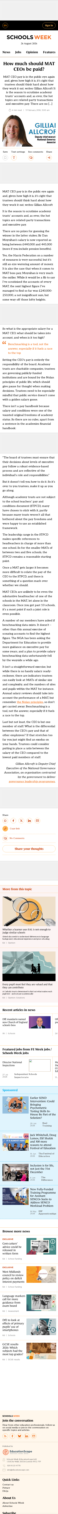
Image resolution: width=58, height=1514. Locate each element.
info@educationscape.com (18, 1470)
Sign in (49, 25)
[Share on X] (21, 820)
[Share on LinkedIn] (29, 820)
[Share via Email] (37, 820)
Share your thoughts (29, 848)
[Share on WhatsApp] (5, 820)
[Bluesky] (19, 1436)
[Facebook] (12, 1436)
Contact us (8, 1484)
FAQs (5, 1491)
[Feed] (5, 1436)
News (6, 52)
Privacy (6, 1488)
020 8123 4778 (14, 1465)
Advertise (7, 1506)
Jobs (18, 52)
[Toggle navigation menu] (5, 25)
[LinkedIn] (26, 1436)
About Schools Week (13, 1503)
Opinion (32, 52)
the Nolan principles (30, 702)
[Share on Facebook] (13, 820)
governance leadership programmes (32, 781)
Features (49, 52)
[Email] (34, 1436)
